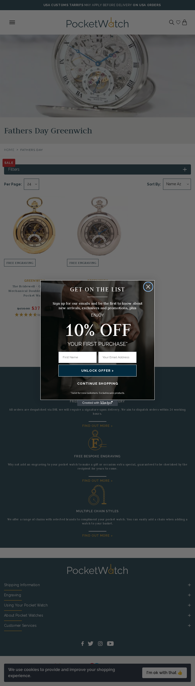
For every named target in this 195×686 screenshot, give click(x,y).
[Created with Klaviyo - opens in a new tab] (97, 403)
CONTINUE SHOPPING (97, 383)
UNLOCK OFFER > (97, 370)
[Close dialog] (148, 286)
